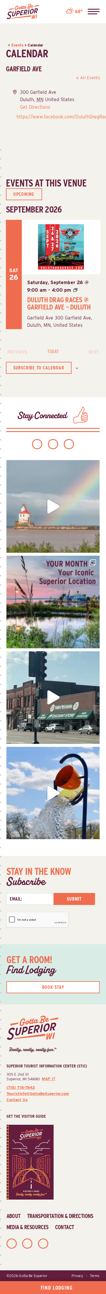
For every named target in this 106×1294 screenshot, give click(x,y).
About (13, 1215)
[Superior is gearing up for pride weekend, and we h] (53, 506)
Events (17, 45)
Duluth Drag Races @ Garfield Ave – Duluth (58, 303)
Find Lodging (57, 1288)
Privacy (77, 1276)
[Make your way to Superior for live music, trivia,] (53, 793)
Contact (64, 1227)
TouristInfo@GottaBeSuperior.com (37, 1093)
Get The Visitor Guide (26, 1116)
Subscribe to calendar (38, 368)
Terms (95, 1276)
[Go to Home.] (7, 45)
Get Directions (35, 107)
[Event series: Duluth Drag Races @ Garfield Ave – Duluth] (75, 290)
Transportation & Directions (60, 1215)
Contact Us (17, 1099)
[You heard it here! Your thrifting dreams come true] (53, 697)
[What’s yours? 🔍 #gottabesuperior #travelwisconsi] (53, 602)
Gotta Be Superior (33, 1276)
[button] (94, 12)
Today (52, 351)
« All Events (88, 77)
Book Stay (53, 987)
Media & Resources (27, 1227)
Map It (48, 1079)
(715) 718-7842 (20, 1087)
